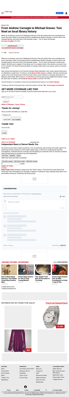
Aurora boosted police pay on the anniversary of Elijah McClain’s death (34, 17)
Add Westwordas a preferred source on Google (12, 47)
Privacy (22, 104)
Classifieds (23, 373)
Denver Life (5, 25)
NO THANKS (16, 119)
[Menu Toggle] (2, 13)
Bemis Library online (30, 78)
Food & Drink (5, 371)
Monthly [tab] (12, 156)
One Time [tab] (5, 156)
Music (3, 375)
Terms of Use (23, 375)
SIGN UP (6, 102)
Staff (37, 373)
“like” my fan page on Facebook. (53, 85)
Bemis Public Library (38, 73)
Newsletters (4, 380)
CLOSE (4, 133)
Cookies (26, 390)
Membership (39, 382)
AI (46, 390)
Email (3, 97)
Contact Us (39, 371)
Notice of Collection (7, 104)
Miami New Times (58, 375)
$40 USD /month (32, 161)
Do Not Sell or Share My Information (34, 394)
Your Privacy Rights (57, 390)
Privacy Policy (24, 377)
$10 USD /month (7, 161)
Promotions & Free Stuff (27, 368)
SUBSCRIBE (7, 119)
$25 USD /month (19, 161)
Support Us (60, 13)
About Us (39, 368)
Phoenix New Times (58, 377)
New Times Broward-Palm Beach (59, 372)
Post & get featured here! (57, 303)
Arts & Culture (5, 373)
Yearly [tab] (18, 156)
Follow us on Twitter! (8, 139)
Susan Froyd (7, 41)
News (2, 368)
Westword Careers (41, 375)
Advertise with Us (25, 371)
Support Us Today (7, 166)
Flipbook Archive (41, 377)
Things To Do (5, 377)
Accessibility (37, 390)
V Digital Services (58, 379)
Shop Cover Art (40, 380)
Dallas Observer (57, 368)
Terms (17, 104)
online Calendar (54, 82)
